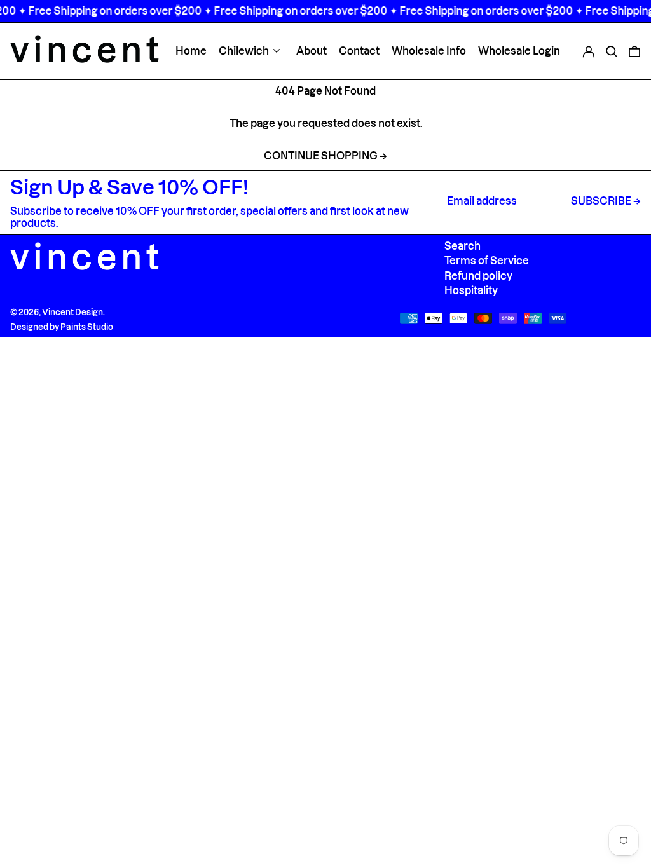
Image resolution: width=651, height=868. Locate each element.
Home (191, 51)
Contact (359, 51)
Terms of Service (486, 260)
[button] (611, 50)
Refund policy (478, 275)
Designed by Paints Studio (61, 326)
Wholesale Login (519, 51)
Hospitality (471, 290)
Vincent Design (72, 312)
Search (462, 246)
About (311, 51)
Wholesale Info (429, 51)
